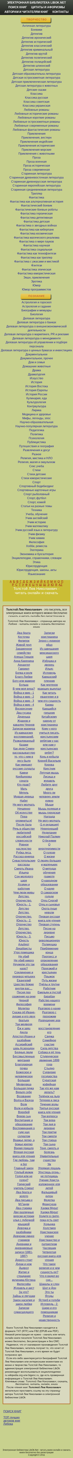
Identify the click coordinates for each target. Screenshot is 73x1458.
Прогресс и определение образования (49, 960)
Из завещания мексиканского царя (49, 652)
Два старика (24, 1208)
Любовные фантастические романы (36, 129)
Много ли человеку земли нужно (49, 796)
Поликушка (49, 944)
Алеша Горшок (23, 656)
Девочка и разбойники (23, 1230)
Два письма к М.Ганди (23, 1202)
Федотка (49, 1200)
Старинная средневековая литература (36, 189)
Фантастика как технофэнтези (36, 253)
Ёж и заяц (23, 1028)
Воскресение (23, 708)
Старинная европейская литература (37, 185)
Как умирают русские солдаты (24, 766)
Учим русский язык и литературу (36, 530)
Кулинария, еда (36, 398)
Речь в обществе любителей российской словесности (24, 834)
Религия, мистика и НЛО (36, 458)
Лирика (36, 410)
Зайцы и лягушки (24, 1296)
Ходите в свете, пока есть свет (49, 1218)
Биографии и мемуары (36, 310)
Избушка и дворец (49, 662)
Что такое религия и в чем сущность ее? (49, 1268)
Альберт (23, 944)
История (36, 382)
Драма (36, 370)
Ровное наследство (23, 846)
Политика (36, 434)
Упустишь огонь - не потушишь (49, 1174)
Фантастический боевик (36, 205)
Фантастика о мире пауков (36, 241)
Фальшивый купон (49, 1194)
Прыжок (49, 976)
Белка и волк (23, 672)
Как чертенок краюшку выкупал (49, 686)
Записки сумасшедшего (24, 1309)
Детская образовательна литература (36, 73)
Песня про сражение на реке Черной (24, 996)
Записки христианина (49, 634)
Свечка (49, 1036)
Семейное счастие (49, 1042)
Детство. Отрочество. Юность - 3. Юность (24, 934)
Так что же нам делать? (49, 1090)
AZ (60, 584)
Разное (36, 454)
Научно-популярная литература (36, 426)
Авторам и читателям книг (26, 11)
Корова (49, 764)
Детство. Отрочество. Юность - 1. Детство (24, 902)
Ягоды (49, 1296)
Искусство (36, 378)
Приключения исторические (36, 145)
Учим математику (36, 526)
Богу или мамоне (24, 680)
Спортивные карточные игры (36, 490)
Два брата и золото (24, 1194)
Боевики (36, 29)
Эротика (36, 281)
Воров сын (24, 1116)
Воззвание (24, 1096)
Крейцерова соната (24, 778)
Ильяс (49, 668)
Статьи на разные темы (36, 506)
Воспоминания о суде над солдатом (24, 1132)
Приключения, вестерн (36, 137)
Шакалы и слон (49, 1284)
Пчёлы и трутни (49, 984)
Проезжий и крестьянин (49, 970)
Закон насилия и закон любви (24, 1302)
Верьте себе (24, 1092)
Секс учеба (36, 466)
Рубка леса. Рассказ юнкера (23, 854)
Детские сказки (36, 89)
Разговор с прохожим (49, 1014)
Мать (24, 788)
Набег (24, 800)
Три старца (49, 1140)
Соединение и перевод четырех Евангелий (23, 976)
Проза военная (37, 161)
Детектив (37, 33)
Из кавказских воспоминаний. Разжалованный (24, 736)
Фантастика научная (36, 245)
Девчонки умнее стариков (23, 1238)
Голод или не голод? (23, 1178)
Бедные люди (24, 1052)
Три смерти (49, 1136)
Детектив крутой (36, 53)
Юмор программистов (36, 289)
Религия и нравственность (49, 1317)
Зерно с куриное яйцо (49, 642)
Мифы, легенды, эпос (36, 418)
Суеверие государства (49, 1074)
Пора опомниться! (24, 818)
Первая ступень (49, 924)
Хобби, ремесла (36, 546)
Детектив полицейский (36, 61)
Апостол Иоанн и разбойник (24, 1038)
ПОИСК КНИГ (12, 1411)
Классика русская (36, 97)
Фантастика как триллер (36, 257)
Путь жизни (49, 980)
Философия (36, 542)
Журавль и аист (23, 1288)
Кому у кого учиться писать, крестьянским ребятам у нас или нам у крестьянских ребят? (49, 740)
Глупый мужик (24, 1172)
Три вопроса (49, 1116)
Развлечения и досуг (36, 450)
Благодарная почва (23, 1066)
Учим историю (36, 522)
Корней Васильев (49, 760)
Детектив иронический (36, 37)
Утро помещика (24, 952)
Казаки (23, 744)
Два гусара (23, 712)
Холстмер (49, 1228)
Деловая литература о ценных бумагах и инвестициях (36, 350)
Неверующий (49, 828)
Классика (36, 93)
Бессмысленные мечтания (24, 1058)
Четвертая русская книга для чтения (49, 1256)
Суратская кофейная (49, 1082)
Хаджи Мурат (49, 1208)
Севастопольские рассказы (23, 862)
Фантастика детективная (36, 217)
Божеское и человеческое (24, 1074)
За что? (24, 1292)
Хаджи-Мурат (49, 1212)
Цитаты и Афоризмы (48, 7)
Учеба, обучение (36, 514)
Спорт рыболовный (36, 494)
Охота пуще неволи (49, 910)
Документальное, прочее (36, 358)
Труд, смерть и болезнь (49, 1150)
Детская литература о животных (36, 85)
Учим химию (37, 538)
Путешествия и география (36, 446)
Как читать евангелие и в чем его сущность (49, 696)
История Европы (36, 390)
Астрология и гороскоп (37, 302)
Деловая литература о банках (36, 322)
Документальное (36, 354)
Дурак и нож (24, 1264)
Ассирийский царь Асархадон (23, 1046)
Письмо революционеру (49, 938)
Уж (49, 1164)
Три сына (49, 1144)
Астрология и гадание (36, 306)
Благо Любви (23, 676)
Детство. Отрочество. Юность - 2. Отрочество (24, 918)
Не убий (23, 956)
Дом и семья (36, 362)
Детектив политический (36, 57)
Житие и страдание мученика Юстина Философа (23, 1278)
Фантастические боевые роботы (36, 209)
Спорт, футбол (36, 498)
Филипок (23, 640)
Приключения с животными (36, 153)
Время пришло (24, 1148)
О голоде (49, 852)
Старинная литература (36, 173)
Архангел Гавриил (24, 666)
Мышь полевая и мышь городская (49, 810)
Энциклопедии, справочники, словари (36, 558)
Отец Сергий (49, 900)
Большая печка (24, 1088)
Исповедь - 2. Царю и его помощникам (49, 1308)
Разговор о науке (49, 1008)
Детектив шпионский (36, 65)
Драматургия (36, 374)
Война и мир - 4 (24, 704)
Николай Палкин (49, 836)
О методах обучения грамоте (49, 872)
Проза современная (36, 169)
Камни (24, 772)
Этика (36, 562)
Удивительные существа (49, 1158)
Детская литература (36, 69)
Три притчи (49, 1132)
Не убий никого (24, 960)
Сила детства (49, 1048)
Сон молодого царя (24, 878)
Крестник (49, 768)
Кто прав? (23, 784)
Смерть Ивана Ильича (23, 870)
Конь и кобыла (49, 756)
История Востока (36, 386)
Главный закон (23, 1168)
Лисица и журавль (49, 778)
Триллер (36, 193)
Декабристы (24, 948)
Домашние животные (37, 366)
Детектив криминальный (37, 49)
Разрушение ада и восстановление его (49, 1026)
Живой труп (24, 644)
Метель (24, 792)
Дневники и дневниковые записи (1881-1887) (24, 1250)
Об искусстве (23, 812)
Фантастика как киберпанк (36, 229)
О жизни (49, 856)
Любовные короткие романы (36, 117)
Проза (36, 157)
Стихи (37, 470)
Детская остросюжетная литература (36, 77)
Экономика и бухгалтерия (37, 554)
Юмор (37, 285)
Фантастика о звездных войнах (36, 225)
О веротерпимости (49, 846)
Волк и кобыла (23, 1108)
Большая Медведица (23, 1082)
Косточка (24, 636)
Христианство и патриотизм (49, 1242)
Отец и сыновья (49, 904)
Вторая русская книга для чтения (24, 1154)
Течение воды (49, 1104)
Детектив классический (36, 45)
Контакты (60, 11)
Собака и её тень (49, 1052)
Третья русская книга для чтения (49, 1110)
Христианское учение (49, 1234)
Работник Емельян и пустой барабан (49, 992)
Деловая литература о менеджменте (36, 338)
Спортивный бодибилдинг (36, 486)
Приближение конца (49, 950)
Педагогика (36, 430)
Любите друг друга (49, 786)
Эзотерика (36, 549)
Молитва (24, 1008)
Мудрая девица (24, 796)
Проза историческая (36, 165)
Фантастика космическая (36, 233)
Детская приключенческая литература (37, 81)
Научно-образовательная (36, 422)
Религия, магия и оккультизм (36, 462)
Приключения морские (36, 149)
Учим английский (36, 518)
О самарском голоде (49, 894)
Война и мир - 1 (24, 692)
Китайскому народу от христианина (49, 720)
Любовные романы (36, 109)
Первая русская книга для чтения (49, 918)
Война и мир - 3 (24, 700)
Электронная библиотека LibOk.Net (36, 2)
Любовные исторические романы (36, 113)
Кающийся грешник (49, 710)
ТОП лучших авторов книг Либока (11, 1420)
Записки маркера (23, 728)
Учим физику (36, 534)
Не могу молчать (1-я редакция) (49, 822)
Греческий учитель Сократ (24, 1186)
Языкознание (36, 574)
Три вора (49, 1120)
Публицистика (36, 442)
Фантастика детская (37, 221)
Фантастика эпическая (36, 269)
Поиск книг (17, 7)
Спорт (36, 482)
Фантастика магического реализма (36, 237)
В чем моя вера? (24, 688)
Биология (36, 314)
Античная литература (36, 25)
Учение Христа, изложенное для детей (49, 1184)
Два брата (23, 632)
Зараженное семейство (24, 650)
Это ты (49, 1292)
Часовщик (49, 1248)
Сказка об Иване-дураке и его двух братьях (23, 1016)
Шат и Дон (49, 1288)
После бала (24, 824)
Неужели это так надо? (24, 966)
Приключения (36, 133)
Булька (23, 684)
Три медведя (23, 1024)
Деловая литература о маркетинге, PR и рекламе (36, 334)
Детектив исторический (36, 41)
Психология (36, 438)
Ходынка (49, 1224)
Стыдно (49, 1068)
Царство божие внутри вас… (24, 986)
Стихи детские (36, 474)
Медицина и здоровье (36, 414)
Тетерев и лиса (49, 1100)
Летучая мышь (49, 772)
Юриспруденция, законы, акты (37, 569)
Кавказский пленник (49, 678)
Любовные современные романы (36, 125)
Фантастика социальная (36, 249)
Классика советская (36, 101)
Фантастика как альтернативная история (36, 201)
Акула (24, 1032)
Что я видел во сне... (49, 1278)
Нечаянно (23, 808)
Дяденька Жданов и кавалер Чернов (24, 720)
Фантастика (36, 197)
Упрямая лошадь (49, 1168)
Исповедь (49, 672)
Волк (24, 1104)
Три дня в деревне (49, 1126)
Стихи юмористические (36, 478)
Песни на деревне (49, 930)
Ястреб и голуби (49, 1300)
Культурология (36, 402)
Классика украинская (36, 105)
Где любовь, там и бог (24, 1162)
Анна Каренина (24, 660)
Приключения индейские (36, 141)
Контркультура (36, 406)
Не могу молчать (24, 804)
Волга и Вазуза (24, 1100)
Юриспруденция (36, 566)
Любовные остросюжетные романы (36, 121)
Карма (49, 704)
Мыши (49, 804)
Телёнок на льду (49, 1096)
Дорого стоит (23, 1260)
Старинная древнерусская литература (36, 181)
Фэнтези (36, 265)
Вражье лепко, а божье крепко (24, 1142)
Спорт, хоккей (37, 502)
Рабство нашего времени (49, 1002)
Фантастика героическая (36, 213)
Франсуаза (49, 1204)
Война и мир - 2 (24, 696)
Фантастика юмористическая (36, 273)
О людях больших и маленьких (49, 862)
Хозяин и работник (24, 886)
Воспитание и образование (24, 1122)
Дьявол (24, 1268)
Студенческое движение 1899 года (49, 1060)
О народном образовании (49, 882)
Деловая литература (36, 318)
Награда (49, 816)
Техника (36, 510)
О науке (49, 888)
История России (36, 394)
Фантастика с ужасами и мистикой (36, 261)
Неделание (49, 832)
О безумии (49, 840)
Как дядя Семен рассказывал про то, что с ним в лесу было (24, 754)
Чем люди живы (23, 892)
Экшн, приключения (36, 277)
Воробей (24, 1112)
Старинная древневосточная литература (36, 177)
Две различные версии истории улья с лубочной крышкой (23, 1218)
